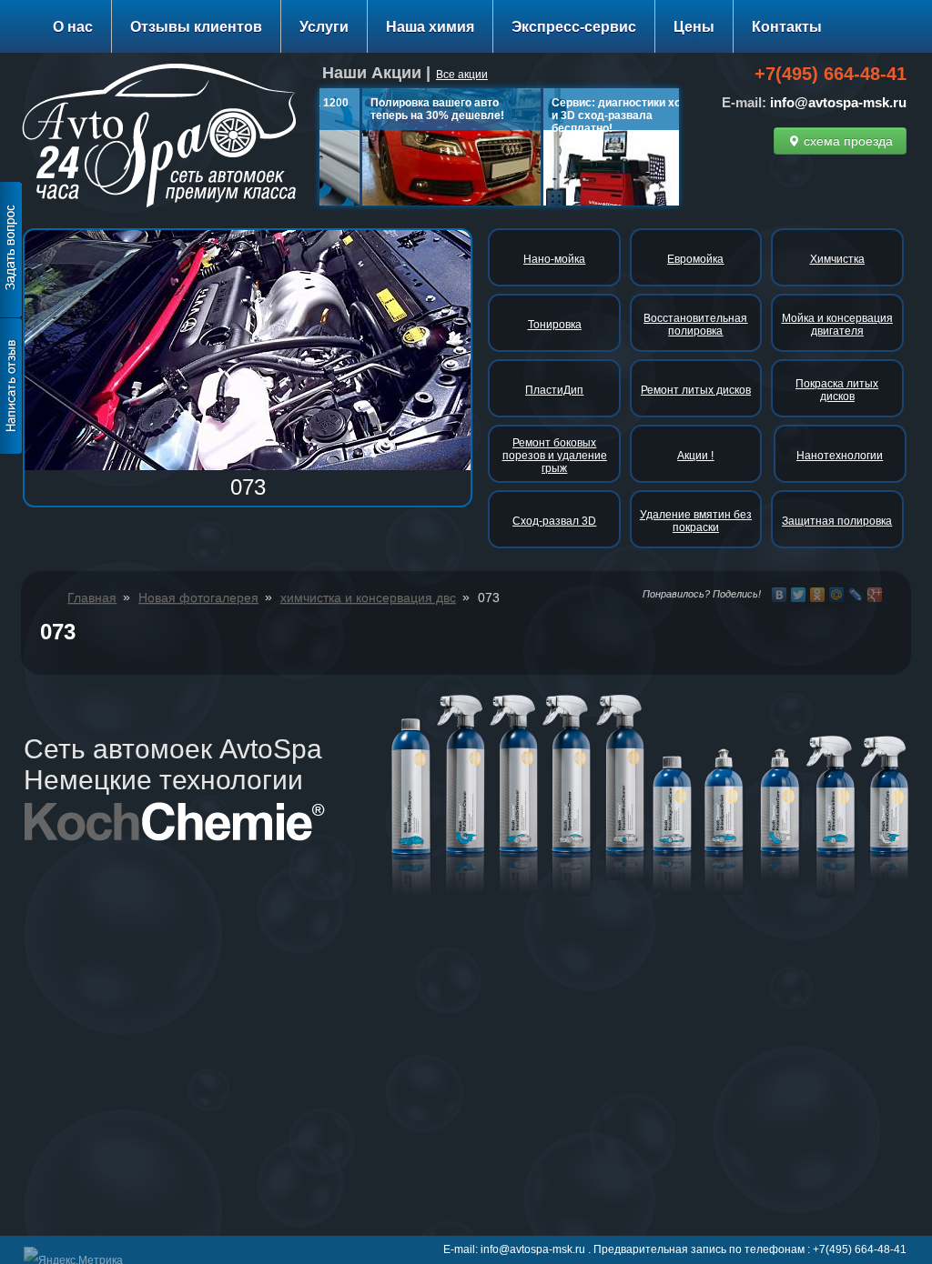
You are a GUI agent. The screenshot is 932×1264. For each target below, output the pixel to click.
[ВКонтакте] (779, 595)
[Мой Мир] (836, 595)
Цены (694, 27)
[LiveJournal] (856, 595)
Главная (91, 597)
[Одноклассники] (817, 595)
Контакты (787, 27)
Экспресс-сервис (574, 27)
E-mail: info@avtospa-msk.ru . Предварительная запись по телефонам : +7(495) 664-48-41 (675, 1249)
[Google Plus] (875, 595)
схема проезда (846, 141)
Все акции (462, 74)
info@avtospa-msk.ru (838, 102)
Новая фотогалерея (198, 597)
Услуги (324, 27)
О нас (73, 27)
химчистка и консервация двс (368, 597)
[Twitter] (798, 595)
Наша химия (430, 27)
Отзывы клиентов (196, 27)
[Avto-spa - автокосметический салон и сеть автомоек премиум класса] (166, 139)
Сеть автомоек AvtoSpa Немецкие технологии (173, 764)
